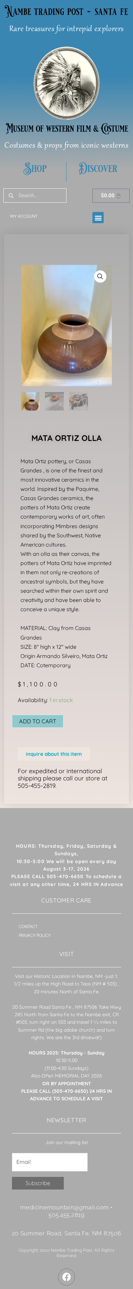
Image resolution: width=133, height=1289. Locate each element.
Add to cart (37, 721)
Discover (98, 168)
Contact (28, 926)
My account (24, 216)
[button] (98, 217)
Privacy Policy (35, 935)
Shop (35, 168)
